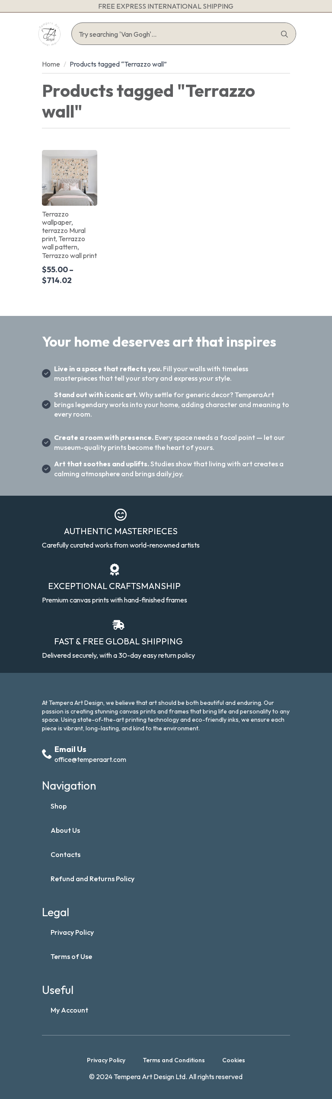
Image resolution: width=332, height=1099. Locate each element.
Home (51, 64)
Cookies (233, 1060)
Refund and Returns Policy (92, 878)
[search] (284, 34)
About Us (65, 830)
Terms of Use (71, 956)
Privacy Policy (72, 932)
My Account (69, 1010)
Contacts (65, 854)
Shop (59, 806)
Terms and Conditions (174, 1060)
